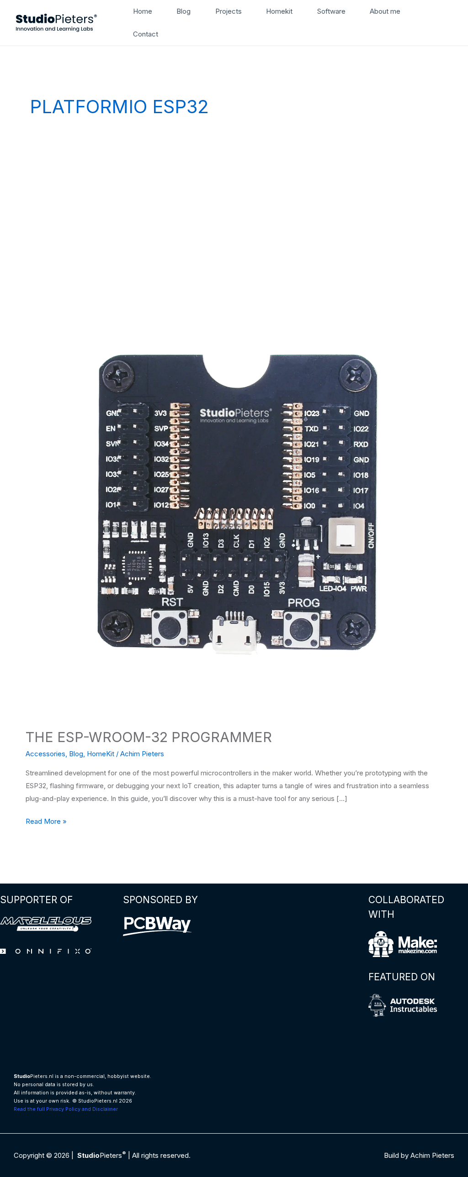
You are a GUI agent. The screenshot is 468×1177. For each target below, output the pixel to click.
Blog (183, 11)
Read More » (46, 822)
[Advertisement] (234, 210)
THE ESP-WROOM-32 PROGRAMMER (149, 737)
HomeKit (100, 753)
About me (385, 11)
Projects (228, 11)
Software (331, 11)
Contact (145, 34)
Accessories (45, 753)
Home (142, 11)
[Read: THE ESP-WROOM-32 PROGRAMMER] (234, 509)
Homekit (279, 11)
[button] (448, 22)
